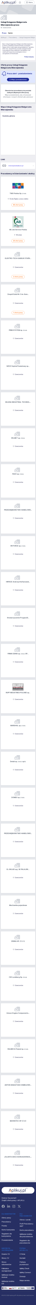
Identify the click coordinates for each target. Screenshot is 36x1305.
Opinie (10, 33)
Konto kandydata (8, 1230)
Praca (4, 33)
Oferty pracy (6, 1218)
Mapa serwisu (25, 1280)
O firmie (22, 1254)
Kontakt (23, 1258)
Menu (31, 2)
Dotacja (22, 1276)
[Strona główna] (9, 2)
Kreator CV (6, 1254)
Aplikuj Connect (25, 1272)
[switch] (18, 79)
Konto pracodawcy (27, 1230)
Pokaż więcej (29, 57)
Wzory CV (5, 1258)
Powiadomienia (7, 1240)
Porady (4, 1226)
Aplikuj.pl (3, 37)
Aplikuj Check (24, 1268)
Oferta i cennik (25, 1220)
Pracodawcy (13, 37)
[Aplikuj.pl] (18, 1190)
